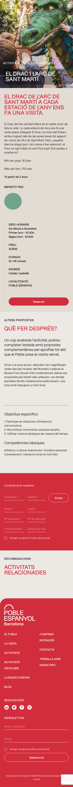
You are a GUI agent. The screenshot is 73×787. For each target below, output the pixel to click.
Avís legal (55, 776)
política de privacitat (39, 749)
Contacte (47, 649)
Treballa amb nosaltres (50, 662)
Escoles (46, 63)
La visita (10, 643)
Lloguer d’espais (17, 677)
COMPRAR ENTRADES (47, 637)
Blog (8, 687)
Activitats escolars (19, 63)
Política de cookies (44, 776)
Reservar (38, 301)
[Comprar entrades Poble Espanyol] (60, 6)
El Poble (10, 634)
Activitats (12, 653)
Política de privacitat (40, 538)
